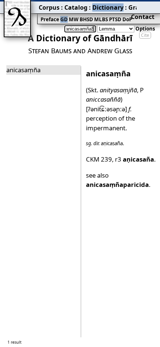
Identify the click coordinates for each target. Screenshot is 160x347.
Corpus (49, 7)
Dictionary (108, 7)
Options (145, 28)
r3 (134, 159)
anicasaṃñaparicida (117, 184)
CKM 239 (99, 159)
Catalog (75, 7)
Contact (142, 17)
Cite (145, 35)
